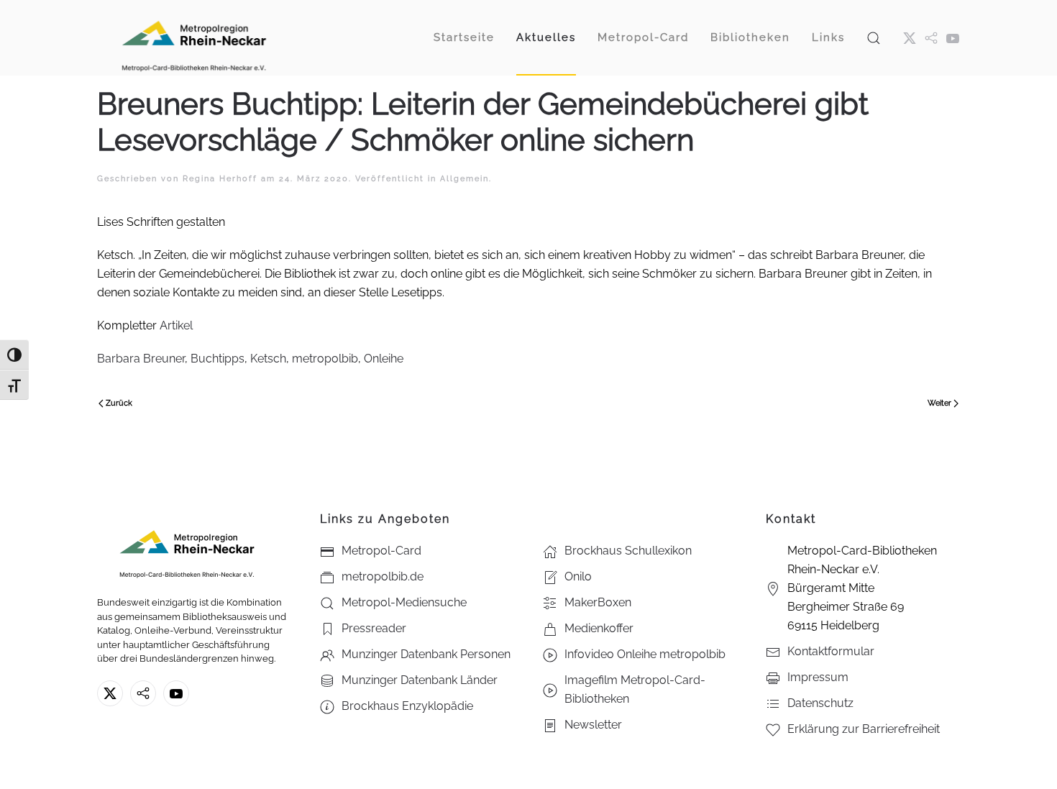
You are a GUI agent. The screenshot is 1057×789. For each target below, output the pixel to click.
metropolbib (325, 358)
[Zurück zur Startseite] (194, 38)
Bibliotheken (750, 37)
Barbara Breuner (141, 358)
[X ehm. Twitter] (909, 37)
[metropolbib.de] (143, 693)
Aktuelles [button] (546, 37)
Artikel (176, 325)
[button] (873, 38)
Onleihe (383, 358)
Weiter (939, 403)
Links (828, 37)
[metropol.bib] (931, 37)
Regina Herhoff (220, 178)
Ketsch (268, 358)
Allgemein (464, 178)
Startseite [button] (464, 37)
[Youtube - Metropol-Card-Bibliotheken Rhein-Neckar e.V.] (953, 37)
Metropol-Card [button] (643, 37)
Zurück (119, 403)
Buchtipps (217, 358)
